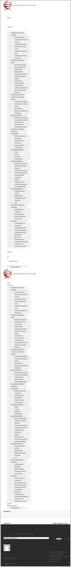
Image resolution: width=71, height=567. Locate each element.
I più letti (58, 539)
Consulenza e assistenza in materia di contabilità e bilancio (17, 97)
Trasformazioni (19, 159)
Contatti (9, 252)
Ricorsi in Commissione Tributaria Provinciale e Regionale (21, 166)
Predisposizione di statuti (21, 117)
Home (9, 17)
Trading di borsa (19, 244)
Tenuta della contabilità (21, 101)
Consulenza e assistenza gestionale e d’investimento (17, 131)
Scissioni (17, 154)
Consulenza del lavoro (17, 189)
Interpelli (17, 179)
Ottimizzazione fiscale (20, 65)
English (18, 267)
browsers (6, 527)
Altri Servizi (14, 221)
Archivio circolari (58, 529)
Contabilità (17, 211)
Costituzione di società (20, 44)
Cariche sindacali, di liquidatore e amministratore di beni (20, 225)
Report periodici (19, 108)
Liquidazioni (18, 156)
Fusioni (16, 152)
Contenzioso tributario (17, 161)
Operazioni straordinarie (17, 149)
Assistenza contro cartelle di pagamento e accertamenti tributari (21, 184)
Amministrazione (19, 209)
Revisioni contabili (19, 214)
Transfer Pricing (19, 81)
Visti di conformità (19, 83)
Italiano (15, 261)
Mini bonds (17, 237)
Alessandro (7, 534)
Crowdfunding (18, 234)
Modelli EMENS (19, 195)
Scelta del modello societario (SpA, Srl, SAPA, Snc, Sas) (21, 39)
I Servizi (9, 27)
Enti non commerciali (16, 115)
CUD (16, 202)
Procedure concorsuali (20, 246)
